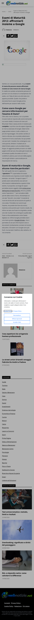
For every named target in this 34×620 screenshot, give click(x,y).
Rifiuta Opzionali (17, 319)
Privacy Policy (17, 311)
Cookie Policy (8, 311)
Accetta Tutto (17, 322)
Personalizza (17, 315)
